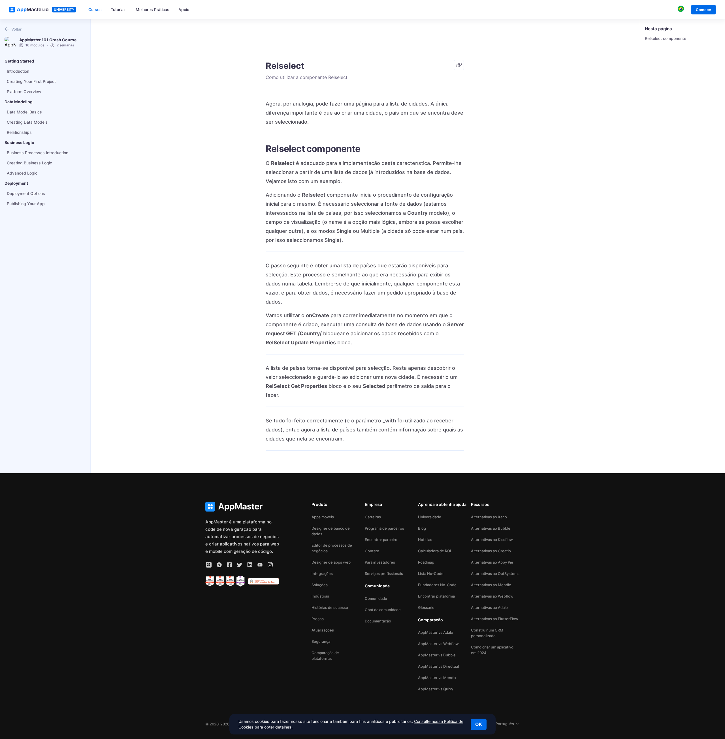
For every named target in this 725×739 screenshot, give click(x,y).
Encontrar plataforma (436, 596)
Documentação (378, 621)
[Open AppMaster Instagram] (270, 564)
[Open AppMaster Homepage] (242, 507)
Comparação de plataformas (325, 655)
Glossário (426, 607)
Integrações (322, 573)
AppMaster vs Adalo (435, 632)
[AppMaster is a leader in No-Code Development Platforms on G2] (209, 581)
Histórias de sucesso (330, 607)
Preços (318, 618)
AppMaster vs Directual (438, 666)
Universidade (429, 517)
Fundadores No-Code (437, 585)
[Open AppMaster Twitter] (239, 564)
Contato (372, 551)
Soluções (320, 585)
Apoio (183, 9)
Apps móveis (323, 517)
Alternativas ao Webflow (492, 596)
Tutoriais (119, 9)
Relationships (19, 132)
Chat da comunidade (383, 609)
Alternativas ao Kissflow (492, 539)
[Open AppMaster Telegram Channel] (219, 564)
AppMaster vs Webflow (438, 643)
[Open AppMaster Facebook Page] (229, 564)
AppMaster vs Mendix (437, 677)
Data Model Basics (24, 111)
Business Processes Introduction (37, 152)
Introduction (18, 71)
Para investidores (380, 562)
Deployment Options (26, 193)
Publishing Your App (26, 203)
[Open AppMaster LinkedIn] (249, 564)
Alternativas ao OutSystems (495, 573)
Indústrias (320, 596)
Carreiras (373, 517)
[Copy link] (459, 65)
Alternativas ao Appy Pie (492, 562)
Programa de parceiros (384, 528)
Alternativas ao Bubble (490, 528)
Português (505, 723)
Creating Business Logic (29, 162)
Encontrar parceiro (381, 539)
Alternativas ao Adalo (489, 607)
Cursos (95, 9)
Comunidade (376, 598)
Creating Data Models (27, 122)
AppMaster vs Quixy (435, 689)
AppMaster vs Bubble (437, 655)
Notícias (425, 539)
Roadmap (426, 562)
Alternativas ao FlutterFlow (494, 618)
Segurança (321, 641)
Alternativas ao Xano (489, 517)
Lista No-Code (430, 573)
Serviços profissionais (384, 573)
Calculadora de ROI (434, 551)
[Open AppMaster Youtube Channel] (260, 564)
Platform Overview (24, 91)
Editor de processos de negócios (332, 548)
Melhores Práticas (152, 9)
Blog (422, 528)
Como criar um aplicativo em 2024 (492, 650)
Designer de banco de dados (331, 531)
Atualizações (323, 630)
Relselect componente (665, 38)
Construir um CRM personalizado (487, 633)
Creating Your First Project (31, 81)
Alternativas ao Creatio (491, 551)
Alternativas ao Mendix (491, 585)
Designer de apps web (331, 562)
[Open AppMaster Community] (209, 565)
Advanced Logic (22, 173)
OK (478, 724)
